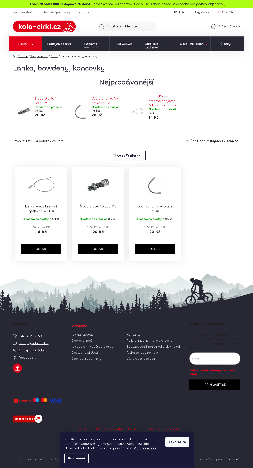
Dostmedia (232, 459)
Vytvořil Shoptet (211, 459)
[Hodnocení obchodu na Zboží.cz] (27, 419)
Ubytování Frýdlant (163, 429)
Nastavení (76, 458)
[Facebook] (17, 368)
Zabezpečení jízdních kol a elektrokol (153, 347)
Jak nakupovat (82, 335)
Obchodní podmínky (56, 12)
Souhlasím (177, 442)
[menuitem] (25, 43)
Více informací (145, 448)
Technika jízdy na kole (142, 353)
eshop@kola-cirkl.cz (34, 343)
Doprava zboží (23, 12)
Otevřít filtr (126, 155)
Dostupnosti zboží (85, 353)
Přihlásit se (215, 384)
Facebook (25, 358)
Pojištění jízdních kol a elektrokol (150, 341)
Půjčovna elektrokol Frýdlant (124, 429)
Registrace (202, 12)
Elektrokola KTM (87, 429)
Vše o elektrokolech (141, 359)
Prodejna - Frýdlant (32, 350)
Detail (41, 249)
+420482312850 (30, 336)
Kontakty (85, 12)
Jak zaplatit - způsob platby (92, 347)
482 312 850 (231, 12)
